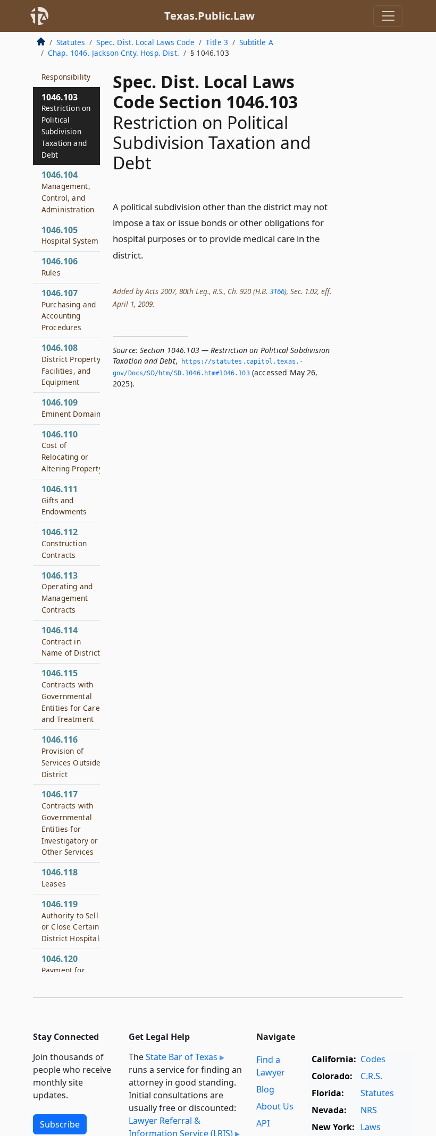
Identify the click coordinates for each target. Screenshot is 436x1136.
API (263, 1123)
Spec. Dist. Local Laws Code (145, 42)
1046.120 (63, 970)
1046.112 (64, 543)
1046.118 (59, 877)
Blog (265, 1089)
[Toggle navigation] (388, 16)
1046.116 (71, 756)
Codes (372, 1059)
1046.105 (69, 235)
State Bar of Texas (181, 1057)
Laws (370, 1127)
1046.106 (59, 266)
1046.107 (68, 309)
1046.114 (70, 641)
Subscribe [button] (60, 1124)
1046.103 (65, 125)
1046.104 (67, 191)
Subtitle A (256, 42)
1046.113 (67, 592)
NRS (368, 1110)
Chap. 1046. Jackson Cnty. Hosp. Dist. (113, 53)
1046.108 (71, 364)
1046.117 (69, 822)
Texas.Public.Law (209, 15)
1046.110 (72, 451)
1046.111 (64, 500)
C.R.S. (371, 1076)
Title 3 (217, 42)
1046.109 (70, 408)
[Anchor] (149, 254)
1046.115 (70, 695)
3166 (277, 291)
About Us (275, 1106)
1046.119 (72, 920)
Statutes (70, 42)
